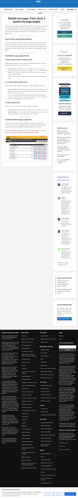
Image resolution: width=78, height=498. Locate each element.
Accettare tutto (70, 494)
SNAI (42, 359)
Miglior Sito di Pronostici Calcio (48, 339)
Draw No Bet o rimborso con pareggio (28, 453)
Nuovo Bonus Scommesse (47, 374)
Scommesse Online (26, 429)
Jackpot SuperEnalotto (46, 441)
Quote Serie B (31, 9)
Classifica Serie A (26, 348)
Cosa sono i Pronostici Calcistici (46, 479)
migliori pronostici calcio (7, 363)
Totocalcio (24, 368)
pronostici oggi (70, 357)
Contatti (24, 423)
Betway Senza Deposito (46, 371)
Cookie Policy (25, 416)
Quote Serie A (19, 9)
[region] (39, 492)
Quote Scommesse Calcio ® (39, 1)
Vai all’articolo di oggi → (63, 262)
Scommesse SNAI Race (27, 441)
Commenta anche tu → (62, 264)
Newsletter (24, 426)
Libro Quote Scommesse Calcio (48, 469)
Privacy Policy (25, 413)
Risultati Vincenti (26, 359)
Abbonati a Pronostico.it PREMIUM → (65, 68)
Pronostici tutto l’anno (46, 483)
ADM (9, 377)
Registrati (64, 36)
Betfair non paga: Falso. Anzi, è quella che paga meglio (29, 464)
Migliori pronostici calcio (28, 339)
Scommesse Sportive (46, 453)
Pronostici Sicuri (26, 362)
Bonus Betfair (44, 353)
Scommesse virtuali (26, 407)
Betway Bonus (44, 365)
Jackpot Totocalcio (45, 391)
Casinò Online (44, 408)
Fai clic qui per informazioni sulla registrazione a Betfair (23, 132)
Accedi (64, 32)
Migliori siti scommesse (27, 342)
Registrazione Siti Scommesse (29, 468)
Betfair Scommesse (26, 460)
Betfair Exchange (26, 432)
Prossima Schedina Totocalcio (48, 398)
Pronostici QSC (5, 424)
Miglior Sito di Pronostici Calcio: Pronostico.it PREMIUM (29, 355)
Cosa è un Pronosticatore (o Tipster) (28, 372)
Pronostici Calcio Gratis (27, 391)
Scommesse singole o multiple (29, 398)
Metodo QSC (42, 9)
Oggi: (63, 180)
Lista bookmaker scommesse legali (67, 439)
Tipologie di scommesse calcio (29, 382)
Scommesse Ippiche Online (28, 410)
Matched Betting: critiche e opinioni (28, 448)
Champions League (45, 459)
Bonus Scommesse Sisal (47, 377)
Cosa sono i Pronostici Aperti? (48, 475)
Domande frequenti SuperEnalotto (45, 445)
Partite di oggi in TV (26, 345)
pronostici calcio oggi (10, 348)
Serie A (42, 456)
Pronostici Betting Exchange (28, 385)
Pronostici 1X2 (25, 388)
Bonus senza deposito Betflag (48, 368)
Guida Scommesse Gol (27, 401)
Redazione (24, 419)
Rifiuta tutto (59, 494)
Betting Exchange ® (63, 442)
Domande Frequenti (26, 395)
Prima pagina (8, 9)
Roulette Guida (44, 411)
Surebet (24, 365)
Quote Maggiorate (26, 376)
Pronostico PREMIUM (46, 466)
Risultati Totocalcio (45, 401)
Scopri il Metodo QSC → (64, 318)
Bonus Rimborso (45, 356)
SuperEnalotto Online (46, 438)
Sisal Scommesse (26, 438)
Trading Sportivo (26, 435)
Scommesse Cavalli (26, 404)
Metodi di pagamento (27, 444)
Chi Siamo (24, 336)
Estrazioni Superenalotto (47, 422)
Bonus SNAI (43, 362)
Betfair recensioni (26, 457)
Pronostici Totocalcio (46, 394)
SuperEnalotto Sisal (46, 425)
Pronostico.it (53, 9)
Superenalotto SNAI (45, 432)
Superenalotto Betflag (46, 428)
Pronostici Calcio (45, 336)
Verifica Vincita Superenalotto (48, 435)
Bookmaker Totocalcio (46, 385)
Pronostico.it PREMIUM (66, 384)
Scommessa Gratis (26, 379)
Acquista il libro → (64, 113)
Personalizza (48, 494)
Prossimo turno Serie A (27, 351)
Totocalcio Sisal (45, 388)
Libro (62, 9)
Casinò (40, 13)
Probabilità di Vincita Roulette (48, 415)
